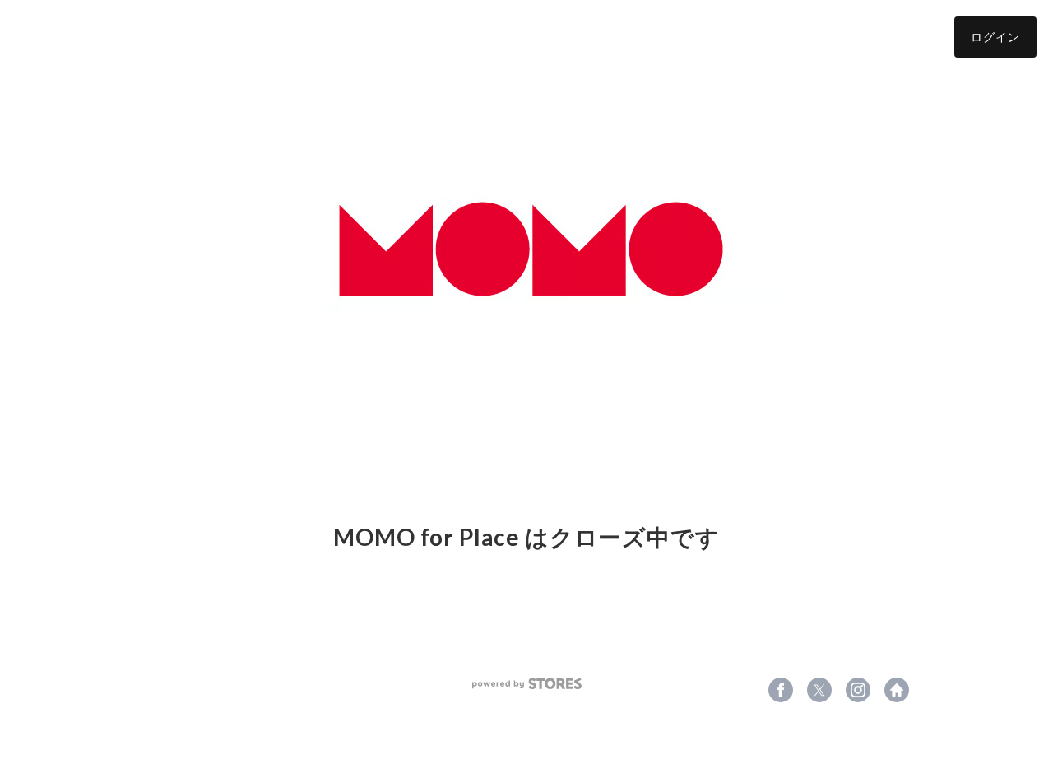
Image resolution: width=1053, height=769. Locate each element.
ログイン (995, 37)
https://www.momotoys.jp (896, 690)
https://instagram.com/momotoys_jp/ (858, 690)
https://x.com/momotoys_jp (819, 690)
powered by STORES (527, 684)
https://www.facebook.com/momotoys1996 (780, 690)
